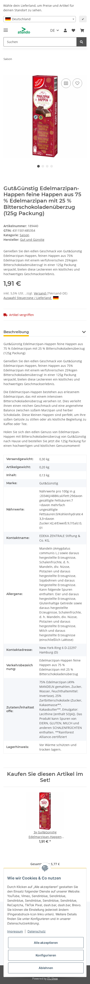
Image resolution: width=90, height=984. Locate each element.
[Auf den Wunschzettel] (77, 83)
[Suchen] (81, 42)
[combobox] (39, 19)
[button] (65, 30)
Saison (24, 235)
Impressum (15, 931)
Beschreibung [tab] (16, 332)
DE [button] (52, 30)
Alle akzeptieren (46, 942)
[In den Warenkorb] (6, 72)
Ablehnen (46, 968)
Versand (40, 293)
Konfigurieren (46, 955)
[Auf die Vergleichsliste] (66, 83)
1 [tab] (38, 166)
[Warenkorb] (82, 30)
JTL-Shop (52, 978)
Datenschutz (37, 931)
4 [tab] (51, 166)
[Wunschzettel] (73, 30)
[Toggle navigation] (5, 28)
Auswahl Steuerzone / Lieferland (27, 298)
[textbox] (39, 19)
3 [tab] (47, 166)
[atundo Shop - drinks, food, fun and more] (23, 30)
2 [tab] (43, 166)
